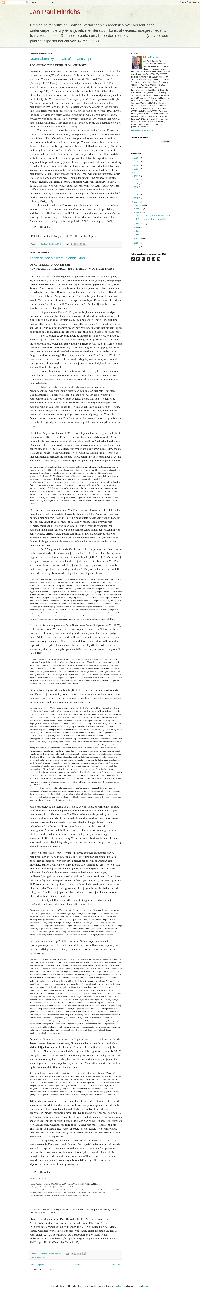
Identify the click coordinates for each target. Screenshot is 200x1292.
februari (139, 238)
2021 (136, 176)
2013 (136, 243)
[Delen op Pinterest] (84, 244)
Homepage (77, 1265)
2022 (136, 172)
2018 (136, 187)
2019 (136, 183)
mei (138, 235)
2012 (136, 247)
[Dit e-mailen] (72, 244)
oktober (139, 209)
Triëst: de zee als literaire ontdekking (57, 258)
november (140, 205)
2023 (136, 169)
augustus (140, 224)
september (141, 212)
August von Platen (43, 1257)
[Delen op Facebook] (81, 244)
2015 (136, 198)
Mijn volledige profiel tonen (142, 130)
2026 (136, 158)
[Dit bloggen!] (75, 244)
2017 (136, 191)
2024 (136, 165)
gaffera (119, 1286)
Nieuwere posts (37, 1265)
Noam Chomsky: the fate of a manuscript (60, 59)
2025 (136, 161)
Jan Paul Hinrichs (55, 11)
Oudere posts (115, 1265)
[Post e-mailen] (67, 244)
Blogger (145, 1286)
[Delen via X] (78, 244)
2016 (136, 194)
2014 (136, 202)
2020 (136, 180)
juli (137, 227)
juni (138, 231)
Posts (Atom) (48, 1269)
